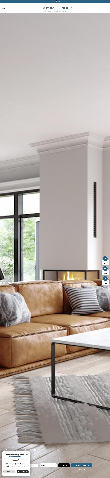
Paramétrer (9, 471)
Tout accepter (22, 471)
